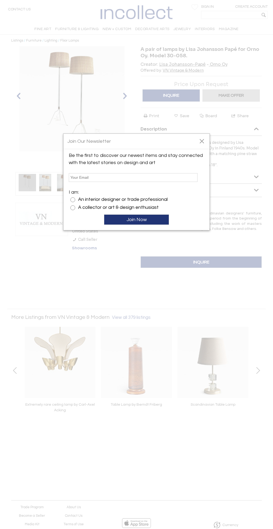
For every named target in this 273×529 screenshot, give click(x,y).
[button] (201, 141)
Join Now (137, 219)
